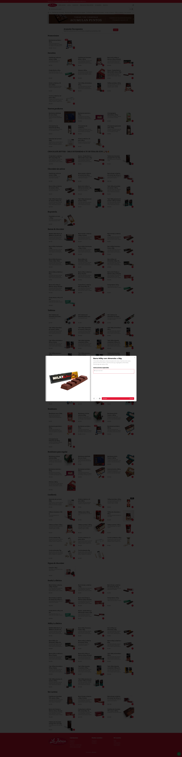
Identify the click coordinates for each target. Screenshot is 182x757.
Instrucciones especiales (101, 367)
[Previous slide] (46, 378)
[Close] (134, 357)
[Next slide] (90, 378)
